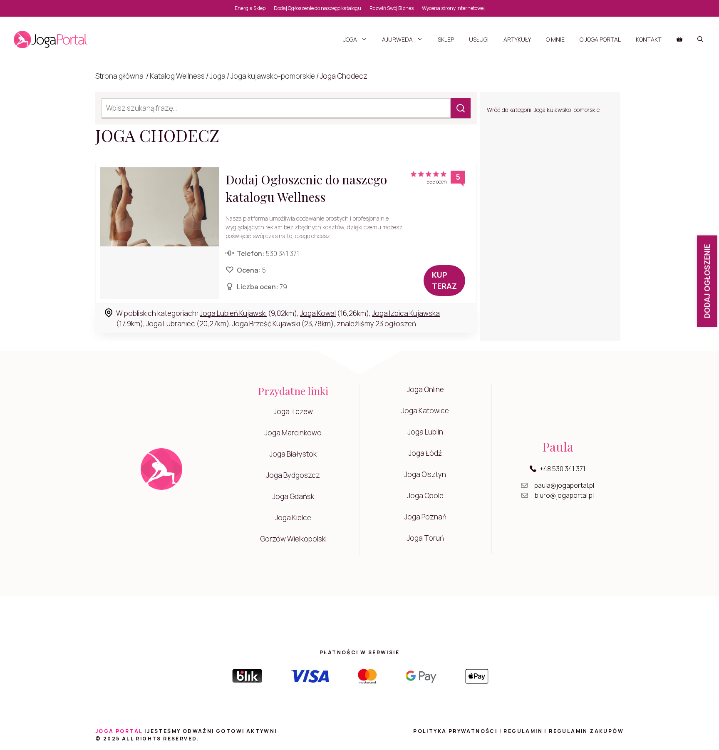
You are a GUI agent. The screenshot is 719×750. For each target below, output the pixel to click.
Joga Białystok (293, 454)
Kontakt (649, 39)
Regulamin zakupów (586, 731)
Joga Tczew (293, 411)
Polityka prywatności (455, 731)
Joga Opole (425, 495)
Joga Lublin (425, 432)
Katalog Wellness (177, 76)
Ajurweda (397, 39)
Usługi (478, 39)
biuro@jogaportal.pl (564, 495)
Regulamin (523, 731)
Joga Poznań (425, 517)
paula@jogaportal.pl (564, 485)
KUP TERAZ (444, 280)
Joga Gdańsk (293, 496)
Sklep (446, 39)
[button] (700, 39)
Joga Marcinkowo (293, 432)
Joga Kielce (293, 517)
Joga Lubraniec (170, 323)
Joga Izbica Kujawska (406, 313)
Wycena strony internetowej (453, 8)
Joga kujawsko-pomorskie (273, 76)
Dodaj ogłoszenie (707, 281)
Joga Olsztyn (425, 474)
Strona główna (119, 76)
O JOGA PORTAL (600, 39)
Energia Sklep (250, 8)
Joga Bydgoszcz (293, 475)
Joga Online (425, 389)
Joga (350, 39)
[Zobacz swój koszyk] (679, 39)
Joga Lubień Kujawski (233, 313)
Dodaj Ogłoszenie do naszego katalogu (317, 8)
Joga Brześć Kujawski (266, 323)
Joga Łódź (425, 453)
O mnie (555, 39)
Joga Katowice (425, 410)
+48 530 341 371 (562, 468)
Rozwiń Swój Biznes (391, 8)
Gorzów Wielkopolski (293, 539)
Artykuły (517, 39)
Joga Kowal (318, 313)
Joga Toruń (425, 538)
